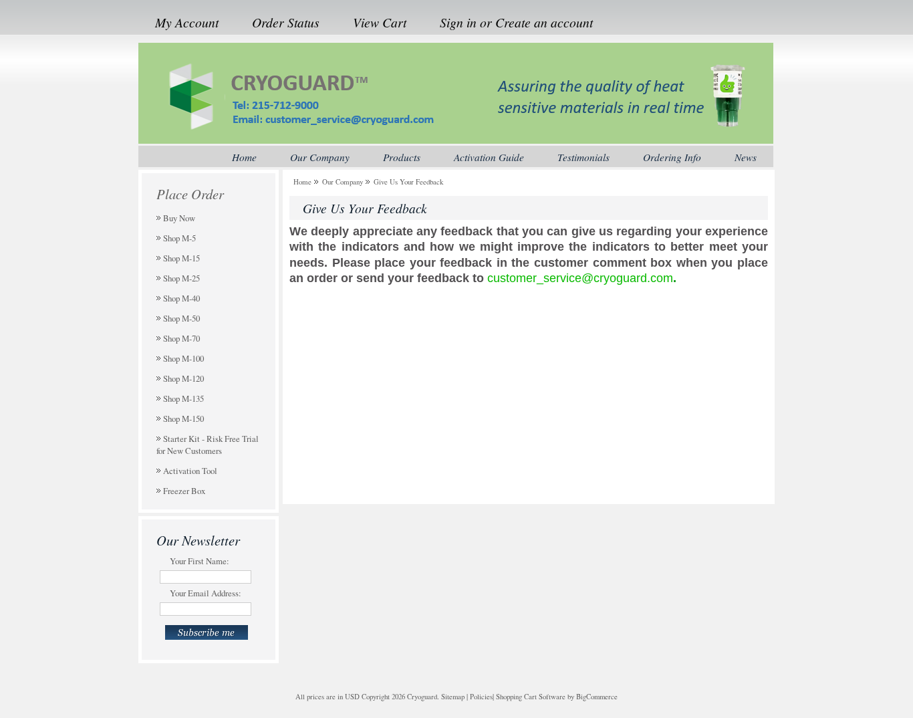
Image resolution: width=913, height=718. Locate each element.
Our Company (342, 181)
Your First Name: (199, 561)
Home (302, 181)
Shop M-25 (181, 278)
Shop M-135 (183, 398)
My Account (187, 22)
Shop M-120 (183, 378)
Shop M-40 (181, 298)
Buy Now (179, 218)
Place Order (190, 194)
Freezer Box (184, 491)
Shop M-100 (183, 358)
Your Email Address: (205, 593)
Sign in (458, 22)
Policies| (482, 696)
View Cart (379, 22)
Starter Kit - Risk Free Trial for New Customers (207, 445)
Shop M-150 (183, 418)
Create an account (544, 22)
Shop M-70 (181, 338)
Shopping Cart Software (530, 696)
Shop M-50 (181, 318)
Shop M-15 (181, 258)
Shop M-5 (179, 238)
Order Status (285, 22)
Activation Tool (190, 471)
